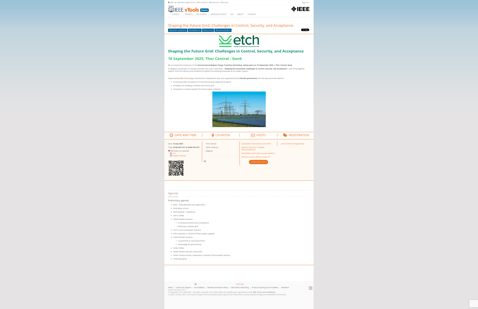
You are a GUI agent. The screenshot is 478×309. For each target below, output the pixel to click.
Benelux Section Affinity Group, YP (256, 157)
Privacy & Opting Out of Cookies (265, 287)
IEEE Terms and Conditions (264, 292)
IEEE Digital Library (186, 2)
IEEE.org (173, 2)
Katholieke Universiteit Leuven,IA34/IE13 (258, 153)
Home (170, 287)
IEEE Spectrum (214, 2)
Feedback (285, 287)
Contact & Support (183, 287)
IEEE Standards (202, 2)
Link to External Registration (292, 144)
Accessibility (199, 287)
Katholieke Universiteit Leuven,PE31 (256, 144)
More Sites (224, 2)
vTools (175, 14)
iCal (174, 153)
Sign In (305, 2)
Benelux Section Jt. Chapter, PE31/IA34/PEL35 (253, 148)
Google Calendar (179, 155)
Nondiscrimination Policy (217, 287)
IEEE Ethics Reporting (240, 287)
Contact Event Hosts (258, 162)
